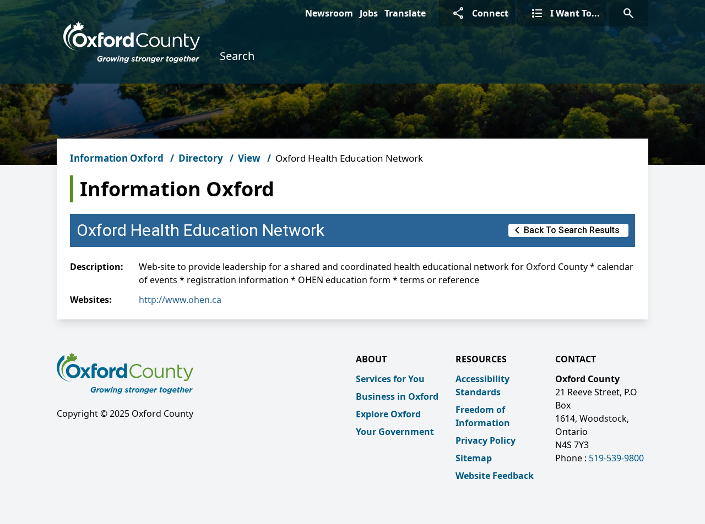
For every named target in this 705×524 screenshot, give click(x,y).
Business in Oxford (397, 396)
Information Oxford (117, 158)
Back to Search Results (565, 230)
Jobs (369, 13)
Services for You (390, 379)
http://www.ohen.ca (180, 300)
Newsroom (329, 13)
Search (237, 55)
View (249, 158)
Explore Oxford (388, 414)
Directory (200, 158)
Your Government (395, 432)
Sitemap (473, 458)
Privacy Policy (485, 440)
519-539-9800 (616, 458)
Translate (405, 13)
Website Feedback (494, 476)
